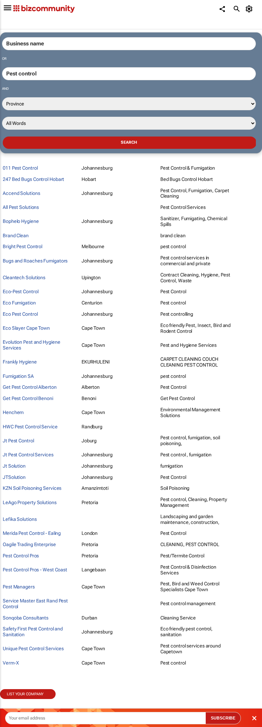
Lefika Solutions (20, 519)
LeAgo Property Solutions (30, 502)
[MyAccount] (250, 9)
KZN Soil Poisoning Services (32, 488)
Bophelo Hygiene (21, 221)
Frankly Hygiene (20, 362)
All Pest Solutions (21, 207)
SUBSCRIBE (223, 718)
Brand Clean (16, 235)
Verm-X (11, 663)
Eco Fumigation (19, 302)
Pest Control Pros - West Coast (35, 569)
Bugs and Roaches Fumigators (35, 260)
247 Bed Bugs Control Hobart (33, 179)
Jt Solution (14, 466)
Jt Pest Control (18, 440)
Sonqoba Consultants (25, 618)
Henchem (13, 412)
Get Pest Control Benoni (28, 398)
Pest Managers (19, 586)
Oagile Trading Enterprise (29, 544)
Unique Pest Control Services (33, 648)
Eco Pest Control (20, 314)
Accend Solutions (21, 193)
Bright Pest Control (22, 246)
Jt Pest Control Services (28, 454)
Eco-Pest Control (20, 291)
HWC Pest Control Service (30, 426)
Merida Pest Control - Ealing (32, 533)
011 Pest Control (20, 168)
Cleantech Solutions (24, 277)
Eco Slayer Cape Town (26, 328)
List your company (25, 694)
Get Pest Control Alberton (30, 387)
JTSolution (14, 477)
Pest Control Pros (21, 555)
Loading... (13, 702)
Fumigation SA (18, 376)
